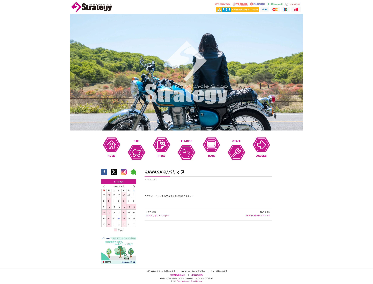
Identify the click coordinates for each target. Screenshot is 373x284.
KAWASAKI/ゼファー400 (258, 216)
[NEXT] (133, 186)
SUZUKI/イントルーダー (157, 216)
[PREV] (104, 186)
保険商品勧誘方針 (177, 275)
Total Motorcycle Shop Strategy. (189, 281)
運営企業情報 (197, 275)
